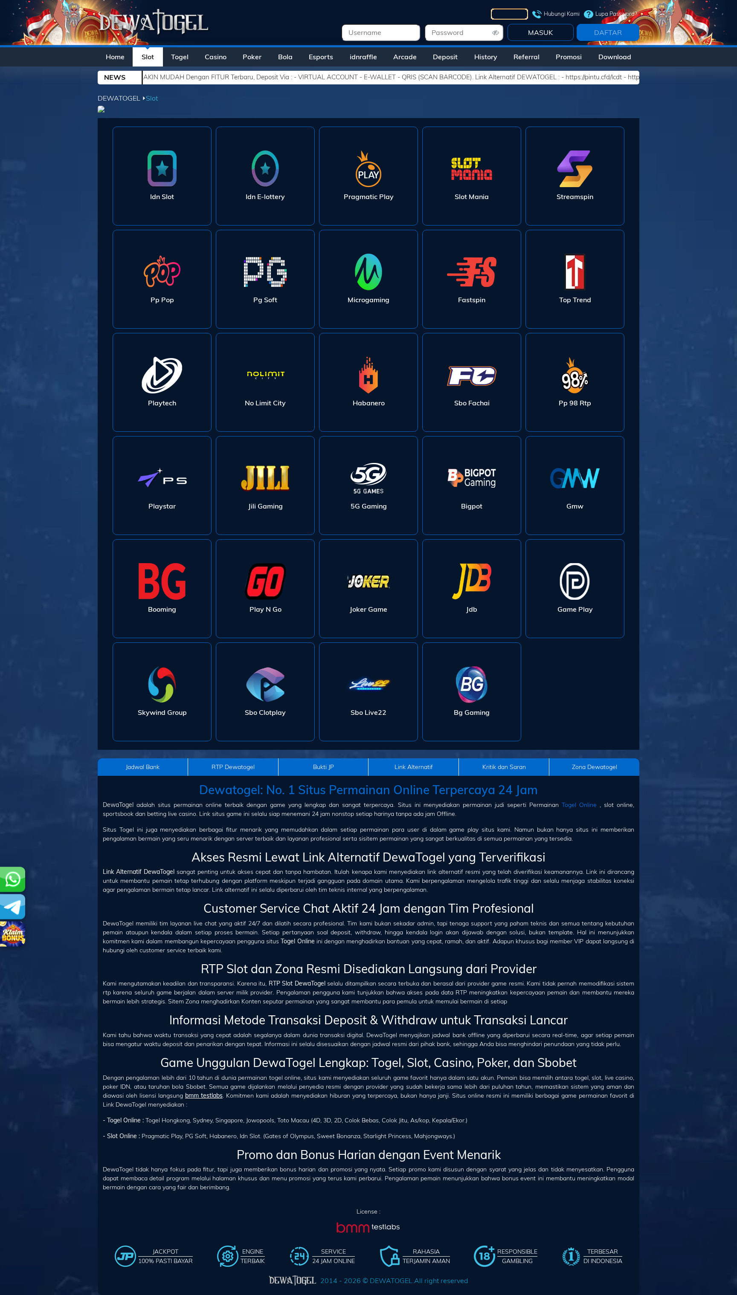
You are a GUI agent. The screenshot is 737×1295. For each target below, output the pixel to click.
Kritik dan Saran (504, 767)
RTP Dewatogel (233, 767)
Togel (180, 56)
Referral (527, 56)
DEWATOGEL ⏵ (122, 98)
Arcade (405, 56)
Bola (285, 56)
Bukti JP (323, 767)
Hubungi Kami (562, 13)
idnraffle (363, 56)
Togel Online (579, 805)
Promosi (569, 56)
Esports (321, 56)
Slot (148, 56)
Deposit (445, 56)
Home (115, 56)
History (485, 56)
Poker (252, 56)
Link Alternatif (414, 767)
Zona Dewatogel (594, 767)
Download (614, 56)
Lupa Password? (616, 13)
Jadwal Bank (143, 767)
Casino (215, 56)
